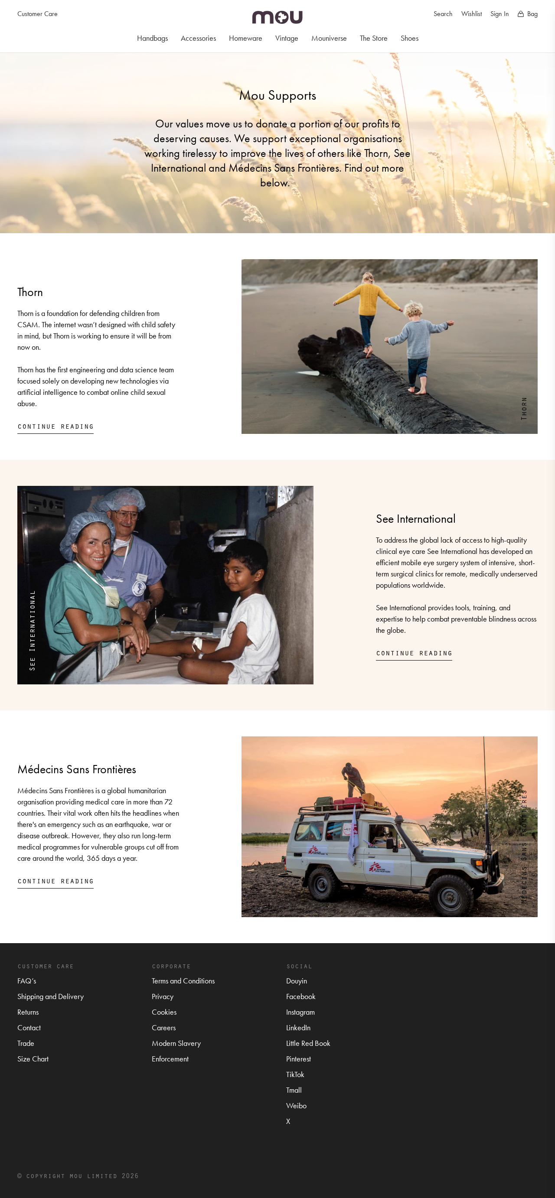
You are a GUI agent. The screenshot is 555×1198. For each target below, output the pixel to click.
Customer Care (37, 13)
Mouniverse (329, 38)
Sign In (499, 13)
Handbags (152, 38)
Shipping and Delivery (50, 996)
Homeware (245, 38)
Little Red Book (308, 1043)
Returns (28, 1012)
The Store (374, 38)
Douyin (296, 981)
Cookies (164, 1012)
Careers (164, 1027)
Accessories (198, 38)
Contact (29, 1027)
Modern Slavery (176, 1043)
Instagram (300, 1012)
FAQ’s (26, 981)
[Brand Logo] (277, 17)
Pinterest (298, 1059)
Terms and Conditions (183, 981)
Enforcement (170, 1059)
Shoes (409, 38)
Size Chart (33, 1059)
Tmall (294, 1090)
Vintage (286, 38)
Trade (25, 1043)
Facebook (301, 996)
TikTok (295, 1074)
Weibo (296, 1105)
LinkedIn (298, 1027)
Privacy (162, 996)
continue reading (55, 425)
